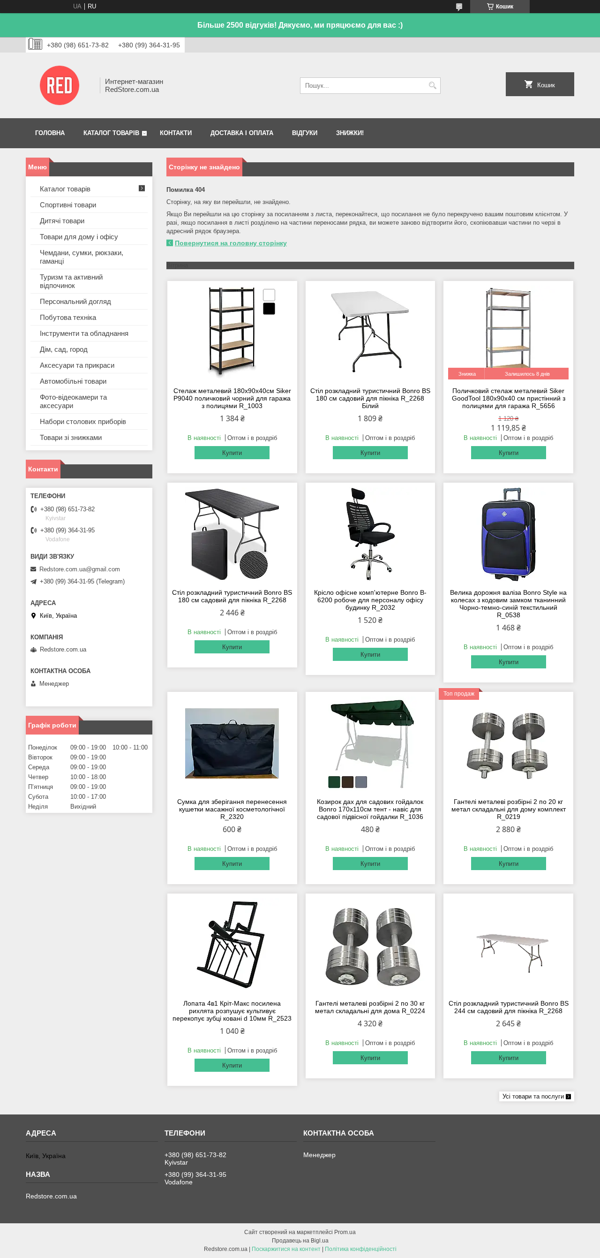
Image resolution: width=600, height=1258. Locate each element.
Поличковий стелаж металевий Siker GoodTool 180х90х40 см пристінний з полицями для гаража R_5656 (508, 398)
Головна (50, 132)
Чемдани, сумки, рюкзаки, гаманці (81, 257)
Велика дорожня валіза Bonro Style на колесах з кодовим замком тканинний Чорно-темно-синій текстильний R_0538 (508, 604)
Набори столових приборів (83, 421)
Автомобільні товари (73, 381)
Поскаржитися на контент (286, 1249)
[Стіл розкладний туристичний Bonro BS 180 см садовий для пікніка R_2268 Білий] (370, 332)
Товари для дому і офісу (79, 237)
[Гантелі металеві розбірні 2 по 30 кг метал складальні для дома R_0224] (370, 945)
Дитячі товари (62, 221)
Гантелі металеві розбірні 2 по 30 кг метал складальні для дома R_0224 (370, 1007)
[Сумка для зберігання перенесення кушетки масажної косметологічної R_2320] (232, 743)
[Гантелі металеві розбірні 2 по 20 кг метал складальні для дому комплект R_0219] (508, 743)
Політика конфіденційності (361, 1249)
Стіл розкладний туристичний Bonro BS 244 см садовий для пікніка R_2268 (509, 1007)
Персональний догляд (75, 301)
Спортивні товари (68, 205)
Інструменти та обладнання (84, 333)
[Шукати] (432, 85)
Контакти (176, 132)
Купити (232, 452)
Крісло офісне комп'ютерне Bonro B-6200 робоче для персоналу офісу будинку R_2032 (370, 600)
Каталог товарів (111, 132)
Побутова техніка (68, 317)
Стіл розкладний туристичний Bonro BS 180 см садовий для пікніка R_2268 (232, 596)
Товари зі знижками (71, 437)
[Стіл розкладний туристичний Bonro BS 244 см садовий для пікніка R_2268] (508, 945)
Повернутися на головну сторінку (231, 243)
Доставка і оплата (241, 132)
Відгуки (304, 132)
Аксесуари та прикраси (77, 365)
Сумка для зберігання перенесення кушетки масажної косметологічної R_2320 (232, 809)
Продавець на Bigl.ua (300, 1240)
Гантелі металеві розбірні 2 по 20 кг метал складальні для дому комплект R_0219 (508, 809)
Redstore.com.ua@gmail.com (79, 569)
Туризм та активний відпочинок (71, 281)
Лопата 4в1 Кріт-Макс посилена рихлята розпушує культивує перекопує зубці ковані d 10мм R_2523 (232, 1011)
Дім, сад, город (64, 349)
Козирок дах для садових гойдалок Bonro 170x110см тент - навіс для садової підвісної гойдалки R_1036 (370, 809)
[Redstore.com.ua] (59, 85)
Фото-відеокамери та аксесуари (73, 401)
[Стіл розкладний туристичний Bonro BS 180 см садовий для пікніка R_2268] (232, 534)
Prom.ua (345, 1232)
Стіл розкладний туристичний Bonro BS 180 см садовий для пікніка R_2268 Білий (370, 398)
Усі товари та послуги (533, 1096)
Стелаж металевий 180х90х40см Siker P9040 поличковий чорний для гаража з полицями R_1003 (232, 398)
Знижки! (350, 132)
